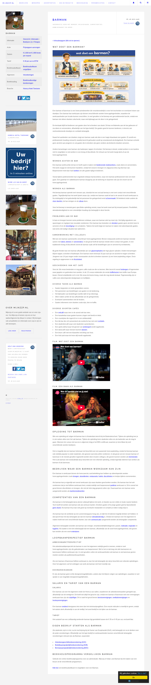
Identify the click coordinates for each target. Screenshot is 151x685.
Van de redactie (66, 3)
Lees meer (12, 330)
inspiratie (132, 526)
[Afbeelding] (21, 210)
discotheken (108, 476)
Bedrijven (23, 3)
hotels (101, 476)
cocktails (101, 321)
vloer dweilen (57, 201)
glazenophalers (97, 251)
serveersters (78, 242)
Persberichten (97, 3)
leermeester (133, 457)
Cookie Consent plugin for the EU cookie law (133, 681)
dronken (115, 223)
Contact (112, 3)
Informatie (34, 39)
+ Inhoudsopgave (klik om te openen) (66, 40)
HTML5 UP (20, 398)
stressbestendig (98, 517)
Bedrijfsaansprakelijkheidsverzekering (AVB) (71, 645)
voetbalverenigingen (120, 597)
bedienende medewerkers (106, 165)
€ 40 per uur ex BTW (30, 61)
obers (63, 242)
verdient (65, 606)
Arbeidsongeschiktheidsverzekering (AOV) (70, 642)
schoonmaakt (111, 198)
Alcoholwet (78, 259)
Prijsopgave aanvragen (31, 47)
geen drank (57, 508)
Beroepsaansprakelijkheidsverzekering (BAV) (71, 648)
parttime (113, 485)
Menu (147, 3)
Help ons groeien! (16, 346)
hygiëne (55, 529)
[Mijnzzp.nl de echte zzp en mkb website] (15, 20)
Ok (133, 677)
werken (76, 171)
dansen (84, 330)
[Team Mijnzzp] (32, 136)
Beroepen (36, 3)
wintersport (87, 327)
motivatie (124, 526)
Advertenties (50, 3)
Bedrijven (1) (27, 42)
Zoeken (140, 3)
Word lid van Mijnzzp (17, 182)
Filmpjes (37, 42)
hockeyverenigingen (60, 600)
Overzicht (26, 39)
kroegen (76, 476)
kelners (68, 242)
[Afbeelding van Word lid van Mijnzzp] (21, 163)
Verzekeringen (28, 75)
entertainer (75, 531)
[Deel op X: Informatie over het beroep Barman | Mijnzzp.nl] (24, 99)
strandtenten (84, 476)
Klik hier (56, 668)
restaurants (94, 476)
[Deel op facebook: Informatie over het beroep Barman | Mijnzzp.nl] (20, 99)
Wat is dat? (142, 673)
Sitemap (8, 403)
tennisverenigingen (105, 597)
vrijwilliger (72, 597)
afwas (81, 201)
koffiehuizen (114, 272)
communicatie (96, 520)
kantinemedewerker (77, 491)
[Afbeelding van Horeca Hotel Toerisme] (21, 121)
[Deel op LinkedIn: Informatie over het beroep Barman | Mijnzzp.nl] (28, 99)
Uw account (133, 3)
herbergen (124, 269)
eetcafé (61, 312)
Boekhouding (82, 3)
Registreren (26, 330)
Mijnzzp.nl (8, 3)
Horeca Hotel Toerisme (31, 88)
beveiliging (70, 226)
